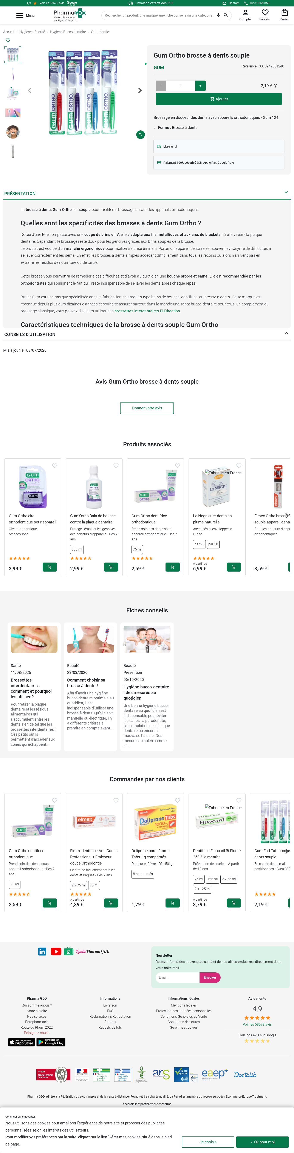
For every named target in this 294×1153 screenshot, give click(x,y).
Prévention (133, 672)
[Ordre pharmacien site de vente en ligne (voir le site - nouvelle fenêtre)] (101, 1074)
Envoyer (210, 977)
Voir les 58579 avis (51, 3)
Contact (234, 3)
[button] (19, 15)
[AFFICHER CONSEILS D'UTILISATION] (286, 334)
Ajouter (221, 99)
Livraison (110, 1005)
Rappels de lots (110, 1027)
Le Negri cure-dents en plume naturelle (212, 519)
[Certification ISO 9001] (53, 1075)
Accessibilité (131, 1104)
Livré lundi (170, 146)
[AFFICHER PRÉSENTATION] (286, 193)
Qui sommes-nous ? (37, 1005)
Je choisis (208, 1142)
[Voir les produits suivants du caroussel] (287, 516)
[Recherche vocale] (218, 16)
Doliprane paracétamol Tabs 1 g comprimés (151, 853)
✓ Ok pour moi (262, 1142)
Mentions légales (184, 1005)
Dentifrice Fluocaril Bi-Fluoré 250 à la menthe (217, 853)
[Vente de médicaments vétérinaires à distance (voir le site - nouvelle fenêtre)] (122, 1075)
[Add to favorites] (55, 466)
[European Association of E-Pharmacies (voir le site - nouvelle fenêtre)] (215, 1074)
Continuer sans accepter (20, 1116)
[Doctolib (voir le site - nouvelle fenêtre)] (245, 1074)
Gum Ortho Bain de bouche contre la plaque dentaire (93, 519)
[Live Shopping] (68, 951)
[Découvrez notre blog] (92, 952)
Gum (159, 67)
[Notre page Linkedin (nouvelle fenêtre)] (42, 951)
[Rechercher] (226, 15)
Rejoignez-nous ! (36, 1033)
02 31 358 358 (259, 3)
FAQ (110, 1011)
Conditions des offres (184, 1022)
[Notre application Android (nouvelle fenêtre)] (50, 1042)
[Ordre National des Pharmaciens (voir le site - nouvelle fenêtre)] (141, 1074)
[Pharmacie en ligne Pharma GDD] (68, 15)
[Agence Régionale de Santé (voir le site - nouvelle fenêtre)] (161, 1075)
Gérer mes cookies (184, 1027)
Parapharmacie (36, 1022)
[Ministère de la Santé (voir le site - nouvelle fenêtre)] (82, 1075)
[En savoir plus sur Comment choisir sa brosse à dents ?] (90, 644)
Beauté (73, 665)
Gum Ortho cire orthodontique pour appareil (32, 519)
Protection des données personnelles (184, 1011)
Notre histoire (37, 1011)
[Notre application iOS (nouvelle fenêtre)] (21, 1042)
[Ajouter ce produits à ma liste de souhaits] (8, 40)
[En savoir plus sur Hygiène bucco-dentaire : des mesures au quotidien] (147, 644)
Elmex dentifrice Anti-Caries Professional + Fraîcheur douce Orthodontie (94, 856)
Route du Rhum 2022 (37, 1027)
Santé (16, 665)
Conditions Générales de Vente (184, 1016)
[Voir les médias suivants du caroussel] (140, 90)
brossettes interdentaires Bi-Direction (147, 311)
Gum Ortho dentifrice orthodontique (149, 519)
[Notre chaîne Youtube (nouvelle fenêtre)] (56, 951)
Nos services (36, 1016)
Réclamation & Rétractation (110, 1016)
